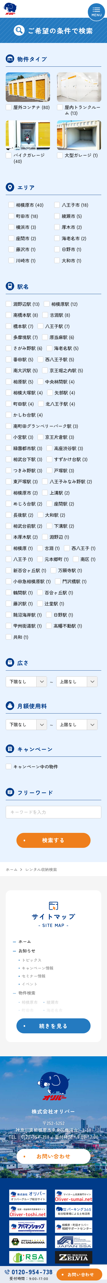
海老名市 (54, 1010)
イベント (30, 984)
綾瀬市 (52, 1002)
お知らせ (26, 950)
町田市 (28, 1010)
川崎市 (52, 1018)
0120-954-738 (32, 1272)
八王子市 (30, 1018)
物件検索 (26, 993)
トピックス (32, 960)
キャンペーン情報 (38, 968)
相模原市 (30, 1002)
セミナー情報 (34, 976)
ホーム (24, 941)
